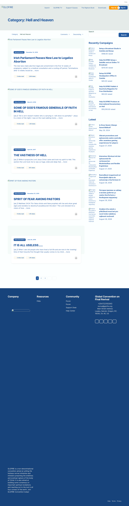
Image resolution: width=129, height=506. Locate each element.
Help (125, 2)
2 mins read (20, 76)
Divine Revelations (20, 102)
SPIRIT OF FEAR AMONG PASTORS (37, 199)
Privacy (119, 501)
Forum (68, 301)
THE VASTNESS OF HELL (30, 155)
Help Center (70, 311)
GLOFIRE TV (57, 8)
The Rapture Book (87, 8)
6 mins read (20, 124)
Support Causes (72, 8)
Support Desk (71, 308)
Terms (114, 501)
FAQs (39, 301)
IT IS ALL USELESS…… (28, 245)
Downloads (102, 8)
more (37, 70)
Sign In (123, 7)
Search (47, 8)
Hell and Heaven (19, 52)
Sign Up (114, 7)
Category (15, 34)
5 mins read (20, 167)
